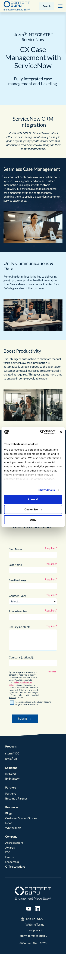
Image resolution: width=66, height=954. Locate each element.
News (8, 823)
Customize (31, 509)
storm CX (12, 753)
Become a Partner (16, 798)
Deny (33, 519)
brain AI (11, 759)
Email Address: (18, 580)
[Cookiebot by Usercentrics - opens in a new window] (41, 432)
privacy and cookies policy (20, 683)
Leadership (12, 862)
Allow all (33, 499)
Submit (22, 718)
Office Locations (15, 866)
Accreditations (14, 842)
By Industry (12, 778)
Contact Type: (17, 596)
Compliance (34, 930)
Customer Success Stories (21, 818)
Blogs (8, 813)
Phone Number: (18, 611)
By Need (10, 774)
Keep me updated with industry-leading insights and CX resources (33, 703)
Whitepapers (13, 828)
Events (9, 857)
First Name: (16, 549)
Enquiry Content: (19, 627)
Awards (10, 847)
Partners (10, 787)
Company (11, 836)
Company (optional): (21, 657)
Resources (11, 807)
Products (11, 746)
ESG (8, 852)
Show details (47, 490)
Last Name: (16, 564)
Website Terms (35, 924)
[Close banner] (60, 432)
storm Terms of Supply (33, 935)
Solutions (11, 767)
